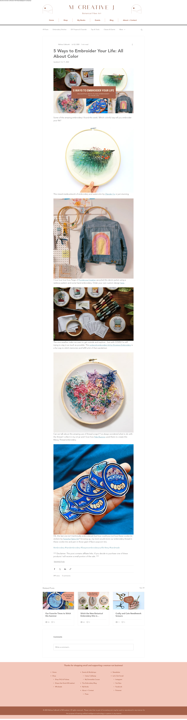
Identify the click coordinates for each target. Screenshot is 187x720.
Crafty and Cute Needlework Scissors (128, 614)
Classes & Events (109, 29)
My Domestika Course (92, 679)
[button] (142, 29)
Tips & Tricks (95, 29)
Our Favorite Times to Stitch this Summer (58, 614)
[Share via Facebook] (54, 569)
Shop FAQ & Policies (62, 679)
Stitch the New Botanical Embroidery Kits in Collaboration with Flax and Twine (93, 614)
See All (142, 588)
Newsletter (116, 672)
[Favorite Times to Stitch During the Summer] (58, 600)
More (121, 29)
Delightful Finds (59, 562)
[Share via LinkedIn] (65, 569)
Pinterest (118, 690)
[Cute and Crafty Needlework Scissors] (128, 600)
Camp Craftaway (90, 676)
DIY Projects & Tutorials (79, 29)
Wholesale (58, 687)
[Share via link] (70, 569)
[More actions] (132, 44)
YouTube (118, 683)
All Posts (45, 29)
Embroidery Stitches (59, 29)
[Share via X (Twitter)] (60, 569)
